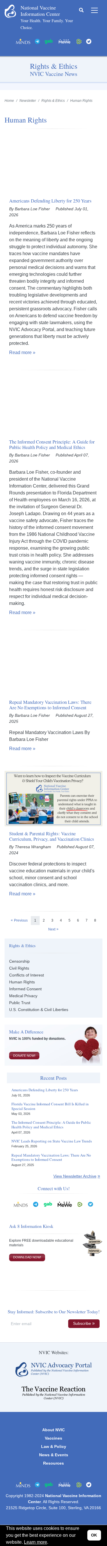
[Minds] (23, 41)
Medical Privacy (23, 995)
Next (51, 929)
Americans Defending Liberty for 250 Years (44, 1090)
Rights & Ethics (53, 101)
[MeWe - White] (64, 41)
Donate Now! (24, 1055)
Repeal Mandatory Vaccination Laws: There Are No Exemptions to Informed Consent (51, 1157)
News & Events (53, 1455)
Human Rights (22, 982)
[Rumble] (79, 41)
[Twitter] (89, 41)
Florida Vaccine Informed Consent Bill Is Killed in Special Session (50, 1106)
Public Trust (19, 1002)
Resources (53, 1463)
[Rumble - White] (79, 1203)
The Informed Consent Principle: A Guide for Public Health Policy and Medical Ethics (51, 1124)
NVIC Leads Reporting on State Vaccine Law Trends (51, 1141)
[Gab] (48, 41)
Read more (20, 352)
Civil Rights (19, 968)
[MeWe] (65, 1203)
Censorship (19, 961)
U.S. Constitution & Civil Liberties (38, 1009)
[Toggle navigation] (94, 10)
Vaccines (53, 1438)
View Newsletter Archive (74, 1176)
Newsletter (27, 101)
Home (9, 101)
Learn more (35, 1542)
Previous (21, 920)
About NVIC (53, 1429)
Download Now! (27, 1257)
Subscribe (82, 1323)
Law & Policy (53, 1446)
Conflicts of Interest (26, 975)
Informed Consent (25, 989)
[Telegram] (37, 41)
